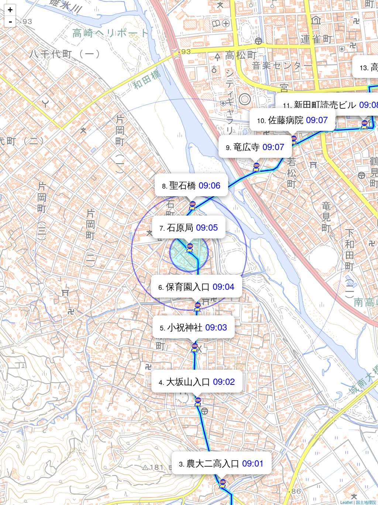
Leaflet (346, 502)
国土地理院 (366, 502)
